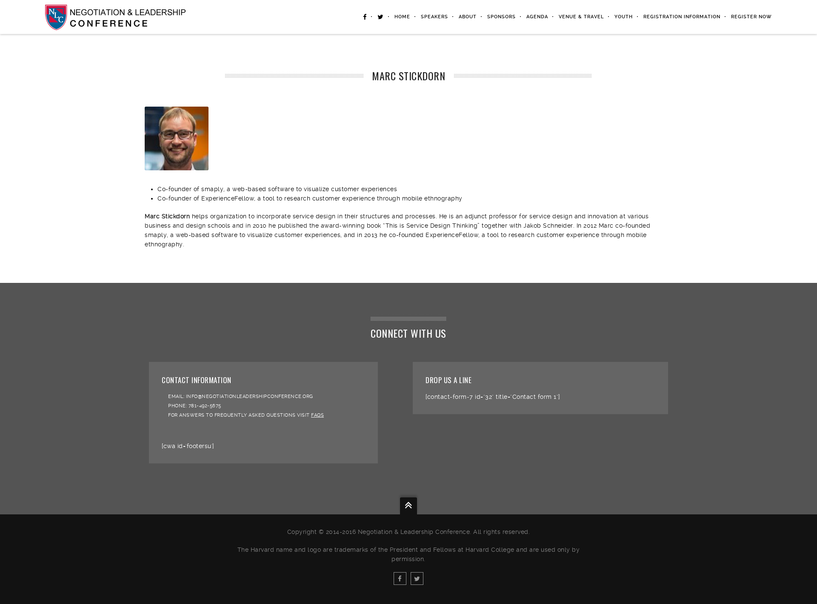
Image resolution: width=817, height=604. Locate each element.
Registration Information (681, 17)
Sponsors (501, 17)
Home (402, 17)
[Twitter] (417, 578)
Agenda (537, 17)
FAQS (317, 415)
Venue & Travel (581, 17)
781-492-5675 (205, 406)
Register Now (751, 17)
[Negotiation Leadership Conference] (115, 17)
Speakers (434, 17)
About (468, 17)
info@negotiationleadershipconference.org (249, 396)
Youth (623, 17)
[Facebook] (400, 578)
